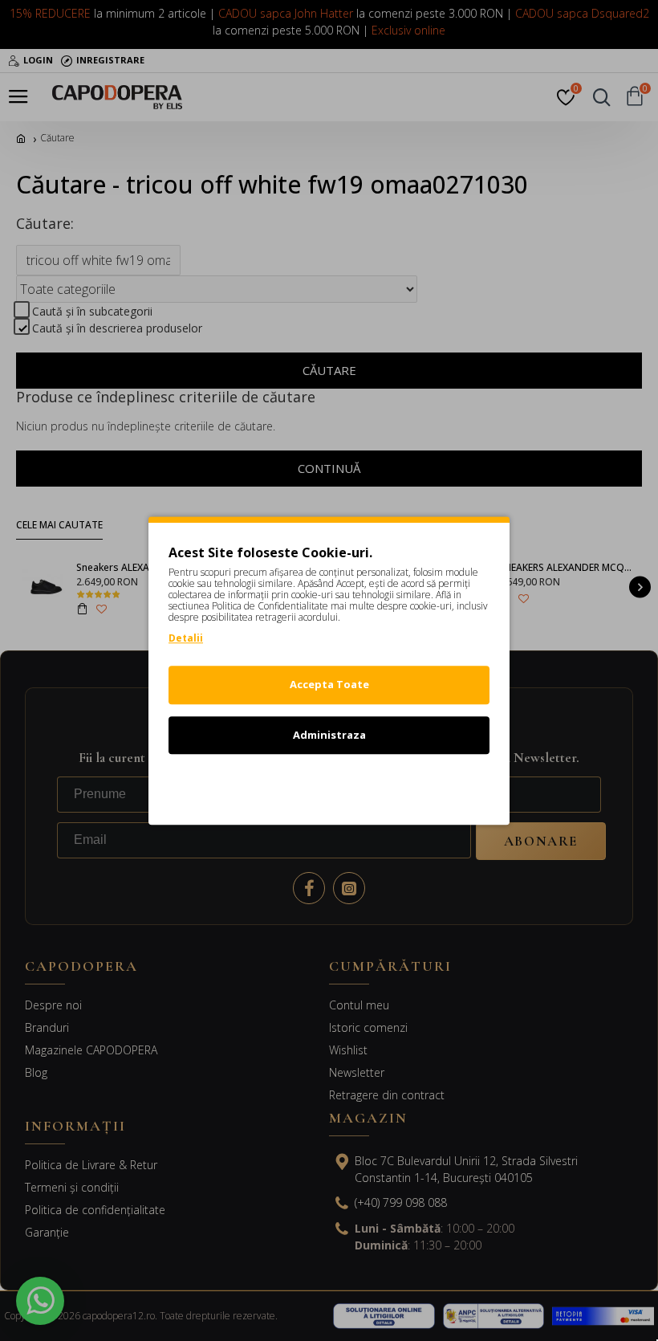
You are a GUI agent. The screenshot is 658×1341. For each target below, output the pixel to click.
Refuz (329, 784)
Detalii (186, 638)
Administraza (329, 735)
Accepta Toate (329, 684)
